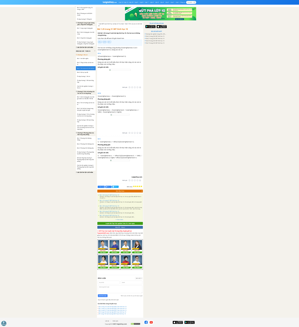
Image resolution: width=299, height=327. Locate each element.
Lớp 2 (172, 2)
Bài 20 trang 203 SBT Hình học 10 (155, 41)
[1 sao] (134, 186)
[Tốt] (137, 87)
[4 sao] (139, 186)
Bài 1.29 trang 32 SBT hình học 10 (109, 211)
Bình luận (102, 186)
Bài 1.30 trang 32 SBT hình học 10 (109, 215)
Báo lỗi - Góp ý (120, 227)
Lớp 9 (136, 2)
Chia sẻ (109, 186)
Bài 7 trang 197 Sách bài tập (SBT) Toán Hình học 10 (112, 308)
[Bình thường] (135, 87)
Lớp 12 (121, 2)
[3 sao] (138, 186)
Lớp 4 (162, 2)
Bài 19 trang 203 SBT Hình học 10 (155, 43)
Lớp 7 (146, 2)
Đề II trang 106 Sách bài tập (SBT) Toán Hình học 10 (112, 312)
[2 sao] (136, 186)
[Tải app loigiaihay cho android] (150, 26)
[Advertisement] (156, 69)
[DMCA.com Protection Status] (135, 324)
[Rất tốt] (140, 87)
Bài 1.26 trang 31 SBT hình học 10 (109, 195)
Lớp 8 (141, 2)
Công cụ (182, 2)
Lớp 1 (177, 2)
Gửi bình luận (102, 295)
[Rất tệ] (129, 87)
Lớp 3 (167, 2)
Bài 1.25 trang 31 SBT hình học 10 (112, 29)
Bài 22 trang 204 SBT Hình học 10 (155, 36)
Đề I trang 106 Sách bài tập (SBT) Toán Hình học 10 (112, 314)
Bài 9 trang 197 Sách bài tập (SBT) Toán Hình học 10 (112, 310)
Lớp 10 (131, 2)
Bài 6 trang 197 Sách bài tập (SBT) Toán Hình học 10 (112, 306)
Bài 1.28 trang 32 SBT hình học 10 (109, 206)
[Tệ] (132, 87)
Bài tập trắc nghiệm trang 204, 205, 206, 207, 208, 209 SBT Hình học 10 (156, 34)
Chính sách (115, 321)
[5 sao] (141, 186)
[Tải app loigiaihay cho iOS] (161, 26)
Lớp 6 (152, 2)
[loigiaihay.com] (110, 3)
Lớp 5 (157, 2)
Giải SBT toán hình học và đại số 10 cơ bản (111, 24)
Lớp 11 (126, 2)
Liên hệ (107, 321)
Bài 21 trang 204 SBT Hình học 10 (155, 38)
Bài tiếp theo (120, 191)
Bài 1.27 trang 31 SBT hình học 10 (109, 200)
